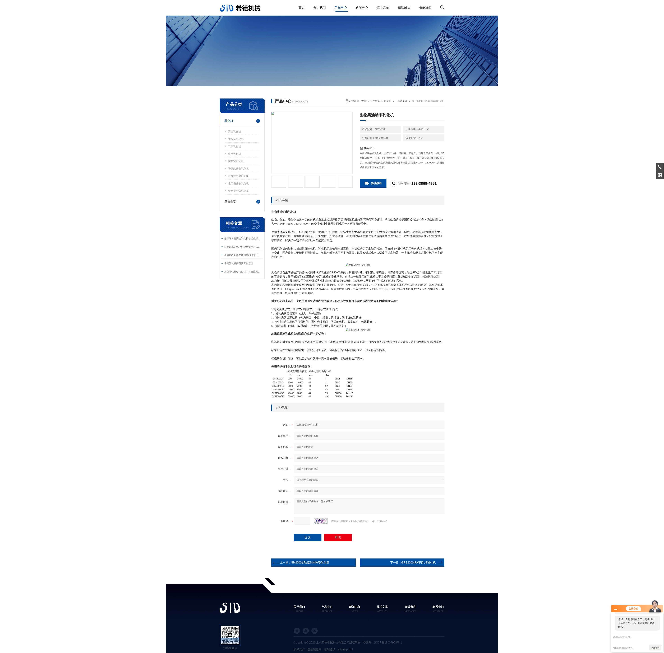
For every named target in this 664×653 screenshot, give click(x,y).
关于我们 (319, 7)
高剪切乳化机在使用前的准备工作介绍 (243, 255)
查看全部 (230, 201)
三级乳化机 (234, 146)
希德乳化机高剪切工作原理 (238, 263)
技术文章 (383, 7)
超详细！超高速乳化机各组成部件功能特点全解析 (243, 238)
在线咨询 (376, 183)
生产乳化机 (234, 153)
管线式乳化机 (236, 138)
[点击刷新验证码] (321, 521)
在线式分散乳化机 (238, 176)
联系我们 (425, 7)
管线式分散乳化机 (238, 168)
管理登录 (329, 649)
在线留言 (404, 7)
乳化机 (228, 121)
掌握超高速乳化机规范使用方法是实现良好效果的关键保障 (243, 246)
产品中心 (340, 7)
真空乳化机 (234, 131)
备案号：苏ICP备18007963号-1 (382, 642)
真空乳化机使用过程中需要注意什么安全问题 (243, 271)
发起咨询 (655, 647)
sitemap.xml (345, 649)
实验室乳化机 (236, 161)
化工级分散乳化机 (238, 183)
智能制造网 (314, 649)
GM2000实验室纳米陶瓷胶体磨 (310, 562)
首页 (301, 7)
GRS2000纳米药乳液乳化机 (418, 562)
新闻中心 (362, 7)
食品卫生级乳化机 (238, 190)
